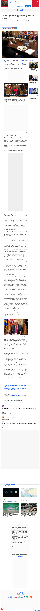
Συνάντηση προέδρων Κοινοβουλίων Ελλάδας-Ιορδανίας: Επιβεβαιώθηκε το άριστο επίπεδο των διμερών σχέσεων (20, 537)
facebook (2, 61)
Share (2, 69)
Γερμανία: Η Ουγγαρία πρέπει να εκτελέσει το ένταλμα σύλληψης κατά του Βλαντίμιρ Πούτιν (15, 389)
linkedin (16, 602)
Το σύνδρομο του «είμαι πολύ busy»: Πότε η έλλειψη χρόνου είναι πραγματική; (19, 546)
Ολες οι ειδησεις (20, 556)
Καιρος (35, 10)
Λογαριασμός (37, 10)
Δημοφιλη (16, 525)
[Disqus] (20, 417)
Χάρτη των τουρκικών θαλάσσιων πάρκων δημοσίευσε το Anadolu (28, 499)
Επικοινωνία (22, 594)
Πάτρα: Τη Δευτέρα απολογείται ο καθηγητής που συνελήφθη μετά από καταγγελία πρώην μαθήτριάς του (19, 532)
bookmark (2, 68)
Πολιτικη (22, 500)
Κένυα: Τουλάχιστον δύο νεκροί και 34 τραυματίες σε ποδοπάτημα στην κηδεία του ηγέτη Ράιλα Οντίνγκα (15, 383)
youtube (25, 602)
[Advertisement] (20, 477)
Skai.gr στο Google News (16, 395)
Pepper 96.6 (24, 597)
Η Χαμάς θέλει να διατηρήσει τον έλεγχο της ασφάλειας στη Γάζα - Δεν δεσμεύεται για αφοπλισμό (15, 386)
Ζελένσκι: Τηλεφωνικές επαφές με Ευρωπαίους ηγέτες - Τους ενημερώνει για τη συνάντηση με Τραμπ (33, 97)
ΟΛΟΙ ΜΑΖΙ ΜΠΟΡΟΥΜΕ (20, 597)
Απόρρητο (38, 610)
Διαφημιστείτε (18, 594)
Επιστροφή (38, 608)
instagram (18, 602)
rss (23, 602)
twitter (2, 62)
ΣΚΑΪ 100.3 (11, 597)
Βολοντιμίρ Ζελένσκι (18, 400)
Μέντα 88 (27, 597)
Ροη (12, 525)
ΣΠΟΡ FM (15, 597)
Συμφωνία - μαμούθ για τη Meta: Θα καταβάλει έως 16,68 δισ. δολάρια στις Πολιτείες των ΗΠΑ (10, 499)
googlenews (27, 602)
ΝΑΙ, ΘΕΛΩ (28, 6)
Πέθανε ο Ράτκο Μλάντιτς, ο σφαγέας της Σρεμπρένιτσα (19, 550)
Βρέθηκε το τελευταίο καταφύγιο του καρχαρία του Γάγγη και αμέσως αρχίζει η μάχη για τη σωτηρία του (10, 514)
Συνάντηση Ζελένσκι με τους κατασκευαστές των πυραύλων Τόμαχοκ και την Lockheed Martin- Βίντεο (33, 70)
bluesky (21, 602)
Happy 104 (31, 597)
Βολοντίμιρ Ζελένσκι (21, 60)
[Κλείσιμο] (38, 1)
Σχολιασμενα (21, 525)
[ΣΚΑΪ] (20, 10)
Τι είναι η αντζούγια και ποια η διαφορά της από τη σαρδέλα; (19, 528)
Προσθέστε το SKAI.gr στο (8, 28)
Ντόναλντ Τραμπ (20, 63)
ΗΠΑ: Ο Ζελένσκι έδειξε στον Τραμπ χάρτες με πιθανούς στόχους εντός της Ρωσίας (33, 83)
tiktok (20, 602)
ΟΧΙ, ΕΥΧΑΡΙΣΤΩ (20, 6)
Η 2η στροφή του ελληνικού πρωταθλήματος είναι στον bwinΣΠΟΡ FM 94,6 (19, 542)
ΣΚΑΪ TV (8, 597)
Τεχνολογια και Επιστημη (7, 501)
